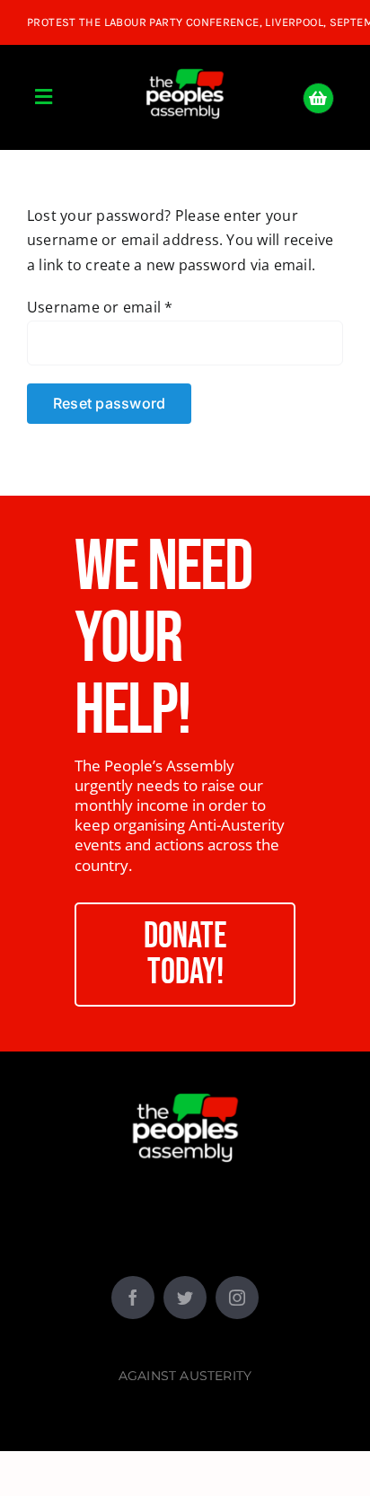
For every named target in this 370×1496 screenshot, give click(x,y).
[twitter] (185, 1297)
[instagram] (237, 1297)
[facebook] (132, 1297)
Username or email (100, 307)
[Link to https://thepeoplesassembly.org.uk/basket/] (318, 98)
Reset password (109, 403)
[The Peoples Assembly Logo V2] (185, 58)
